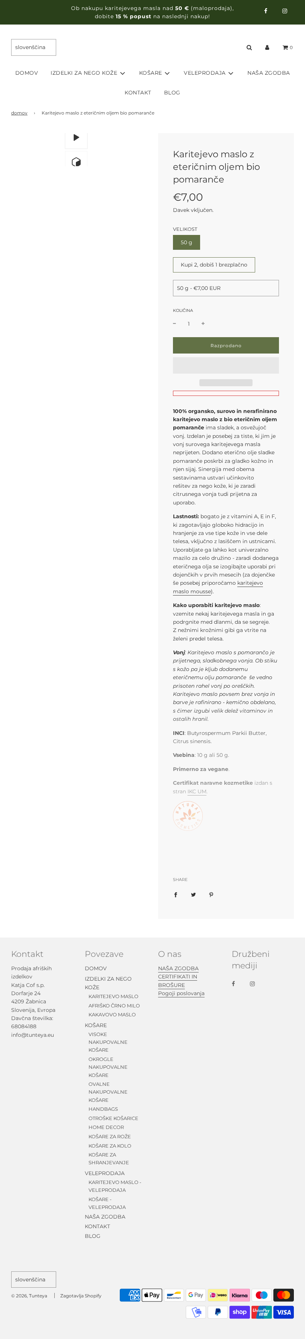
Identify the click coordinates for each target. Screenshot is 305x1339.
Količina (183, 310)
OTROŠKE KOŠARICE (113, 1118)
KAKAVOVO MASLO (112, 1014)
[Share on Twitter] (193, 894)
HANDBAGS (103, 1109)
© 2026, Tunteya (29, 1295)
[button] (226, 365)
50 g (186, 242)
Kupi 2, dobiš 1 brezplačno (214, 264)
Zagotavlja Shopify (81, 1295)
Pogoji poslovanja (181, 993)
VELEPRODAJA (105, 1173)
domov (19, 113)
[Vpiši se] (267, 47)
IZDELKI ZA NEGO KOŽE (108, 982)
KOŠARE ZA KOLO (110, 1146)
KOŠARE (96, 1025)
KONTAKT (138, 92)
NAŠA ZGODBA (268, 73)
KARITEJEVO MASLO (113, 996)
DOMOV (26, 73)
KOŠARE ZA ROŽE (110, 1136)
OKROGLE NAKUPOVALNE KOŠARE (108, 1067)
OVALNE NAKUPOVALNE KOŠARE (108, 1092)
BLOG (172, 92)
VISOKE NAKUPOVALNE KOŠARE (108, 1042)
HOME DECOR (106, 1127)
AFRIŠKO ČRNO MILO (114, 1006)
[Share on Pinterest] (211, 894)
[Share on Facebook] (175, 894)
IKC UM (196, 791)
